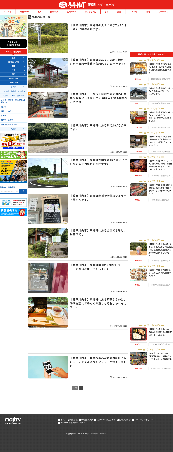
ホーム (63, 420)
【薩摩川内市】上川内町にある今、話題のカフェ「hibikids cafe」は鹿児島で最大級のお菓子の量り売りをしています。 (161, 250)
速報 (148, 12)
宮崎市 (3, 116)
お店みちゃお (90, 12)
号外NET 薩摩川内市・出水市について (77, 422)
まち (107, 12)
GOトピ (7, 12)
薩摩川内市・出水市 (101, 4)
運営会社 (74, 420)
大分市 (3, 107)
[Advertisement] (78, 341)
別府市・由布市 (7, 111)
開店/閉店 (54, 12)
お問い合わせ (125, 420)
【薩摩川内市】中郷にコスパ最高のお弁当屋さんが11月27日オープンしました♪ (160, 332)
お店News (71, 12)
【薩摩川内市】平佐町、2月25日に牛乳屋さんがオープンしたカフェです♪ (160, 91)
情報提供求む (87, 420)
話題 (119, 12)
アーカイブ (164, 12)
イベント (134, 12)
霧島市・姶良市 (7, 120)
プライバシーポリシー (143, 420)
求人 (39, 12)
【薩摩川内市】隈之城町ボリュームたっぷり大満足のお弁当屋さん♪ (160, 273)
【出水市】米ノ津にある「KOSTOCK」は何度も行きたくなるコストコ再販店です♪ (160, 356)
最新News (24, 12)
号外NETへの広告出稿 (106, 420)
